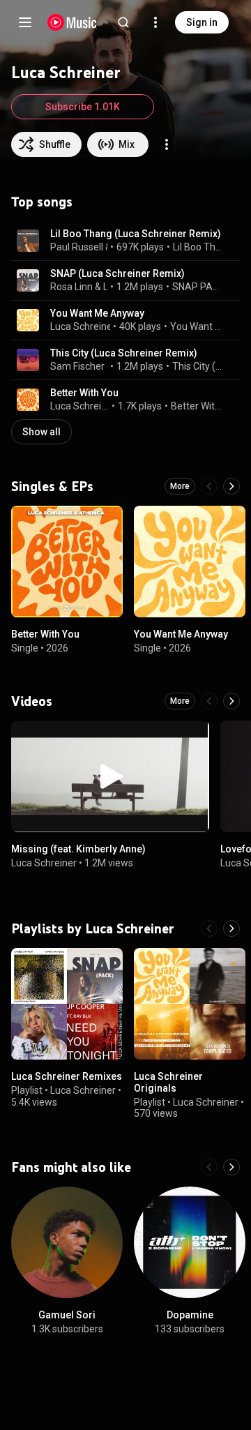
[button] (28, 240)
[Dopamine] (189, 1242)
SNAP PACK (198, 286)
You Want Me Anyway (97, 313)
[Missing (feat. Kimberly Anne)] (110, 776)
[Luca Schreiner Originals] (189, 1004)
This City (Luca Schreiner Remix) (123, 353)
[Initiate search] (123, 22)
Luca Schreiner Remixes (66, 1076)
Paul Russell (76, 247)
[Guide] (25, 22)
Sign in (202, 22)
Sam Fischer (77, 366)
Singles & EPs (52, 486)
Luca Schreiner (105, 286)
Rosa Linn (71, 286)
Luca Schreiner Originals (168, 1082)
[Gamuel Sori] (67, 1242)
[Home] (72, 22)
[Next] (231, 486)
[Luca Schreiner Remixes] (67, 1004)
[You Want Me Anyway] (189, 561)
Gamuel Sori (67, 1314)
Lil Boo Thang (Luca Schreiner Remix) (135, 233)
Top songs (42, 201)
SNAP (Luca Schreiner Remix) (117, 273)
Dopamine (190, 1314)
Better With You (84, 392)
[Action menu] (166, 144)
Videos (31, 701)
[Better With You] (67, 561)
